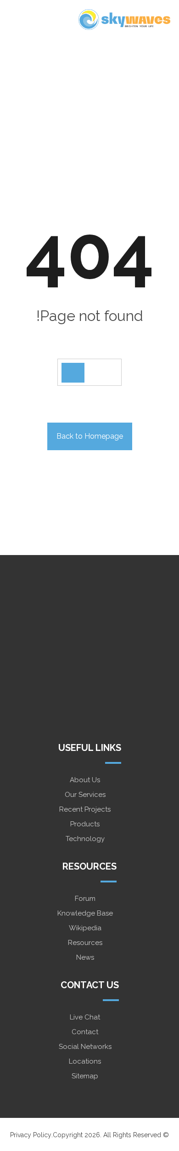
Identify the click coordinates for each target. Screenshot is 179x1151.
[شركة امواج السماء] (124, 19)
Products (85, 824)
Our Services (85, 794)
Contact (85, 1032)
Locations (85, 1061)
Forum (85, 898)
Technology (85, 839)
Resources (85, 943)
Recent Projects (85, 809)
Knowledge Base (85, 913)
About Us (85, 780)
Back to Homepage (89, 436)
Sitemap (85, 1076)
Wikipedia (85, 928)
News (85, 957)
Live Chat (85, 1017)
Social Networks (85, 1046)
